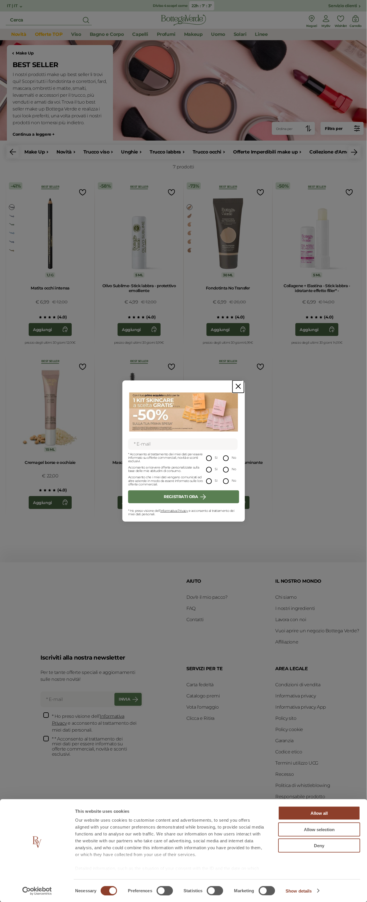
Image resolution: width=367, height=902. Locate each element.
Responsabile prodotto (300, 796)
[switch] (165, 890)
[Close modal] (238, 386)
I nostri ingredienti (295, 608)
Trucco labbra (165, 152)
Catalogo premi (203, 696)
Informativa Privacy (174, 511)
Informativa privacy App (300, 707)
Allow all (319, 813)
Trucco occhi (207, 152)
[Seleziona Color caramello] (189, 250)
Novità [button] (18, 34)
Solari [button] (240, 34)
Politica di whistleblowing (302, 785)
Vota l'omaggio (202, 707)
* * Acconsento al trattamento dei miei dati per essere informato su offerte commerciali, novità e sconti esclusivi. (89, 746)
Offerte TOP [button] (49, 34)
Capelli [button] (140, 34)
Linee (261, 34)
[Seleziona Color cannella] (189, 216)
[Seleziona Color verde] (12, 224)
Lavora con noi (290, 619)
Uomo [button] (218, 34)
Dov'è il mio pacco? (206, 597)
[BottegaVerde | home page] (183, 20)
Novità (64, 152)
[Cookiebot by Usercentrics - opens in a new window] (37, 891)
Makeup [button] (193, 34)
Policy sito (285, 718)
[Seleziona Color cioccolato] (12, 250)
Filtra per (334, 128)
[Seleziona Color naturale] (189, 224)
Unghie (129, 152)
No (234, 458)
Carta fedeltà (200, 684)
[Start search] (86, 20)
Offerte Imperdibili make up (265, 152)
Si (216, 458)
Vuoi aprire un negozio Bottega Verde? (317, 630)
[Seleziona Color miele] (189, 241)
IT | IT (13, 5)
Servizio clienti (342, 5)
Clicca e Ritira (200, 718)
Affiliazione (286, 642)
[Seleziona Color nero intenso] (12, 207)
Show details (299, 890)
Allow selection (319, 829)
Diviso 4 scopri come (170, 5)
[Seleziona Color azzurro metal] (12, 233)
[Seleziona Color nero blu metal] (12, 241)
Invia (124, 699)
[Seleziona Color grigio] (12, 216)
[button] (13, 152)
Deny (319, 845)
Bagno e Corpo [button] (107, 34)
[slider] (45, 317)
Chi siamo (285, 597)
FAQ (191, 608)
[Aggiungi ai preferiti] (82, 192)
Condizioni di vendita (298, 684)
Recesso (284, 774)
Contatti (195, 619)
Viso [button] (76, 34)
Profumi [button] (166, 34)
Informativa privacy (295, 696)
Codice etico (288, 752)
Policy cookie (289, 729)
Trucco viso (96, 152)
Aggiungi (42, 329)
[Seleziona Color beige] (189, 233)
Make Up (25, 53)
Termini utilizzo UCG (296, 763)
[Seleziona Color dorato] (189, 207)
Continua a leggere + (33, 134)
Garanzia (284, 740)
